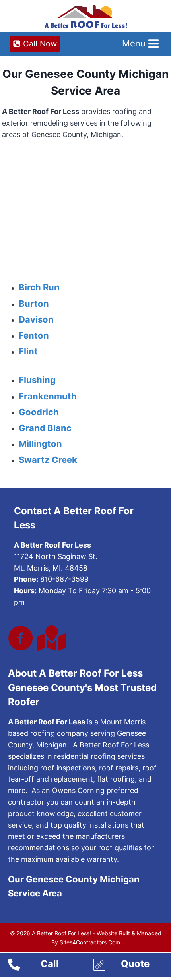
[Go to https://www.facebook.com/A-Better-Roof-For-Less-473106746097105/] (20, 639)
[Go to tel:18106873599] (46, 966)
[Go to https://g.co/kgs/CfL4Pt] (50, 638)
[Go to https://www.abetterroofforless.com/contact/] (132, 966)
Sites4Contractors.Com (90, 942)
